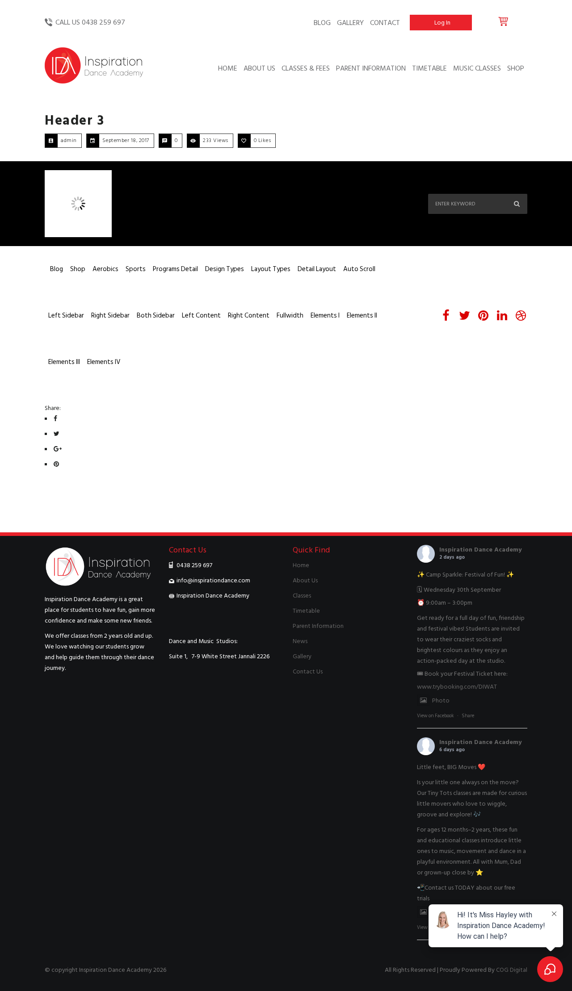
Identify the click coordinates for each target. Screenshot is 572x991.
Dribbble (521, 316)
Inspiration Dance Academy (480, 549)
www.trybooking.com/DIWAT (457, 687)
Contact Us (308, 671)
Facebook (445, 316)
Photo (441, 700)
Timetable (306, 611)
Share (468, 716)
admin (69, 140)
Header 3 (74, 120)
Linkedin (502, 316)
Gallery (302, 656)
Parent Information (318, 626)
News (300, 641)
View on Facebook (435, 716)
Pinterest (483, 316)
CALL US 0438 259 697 (90, 22)
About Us (305, 580)
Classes (302, 595)
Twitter (464, 316)
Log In (442, 22)
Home (301, 565)
